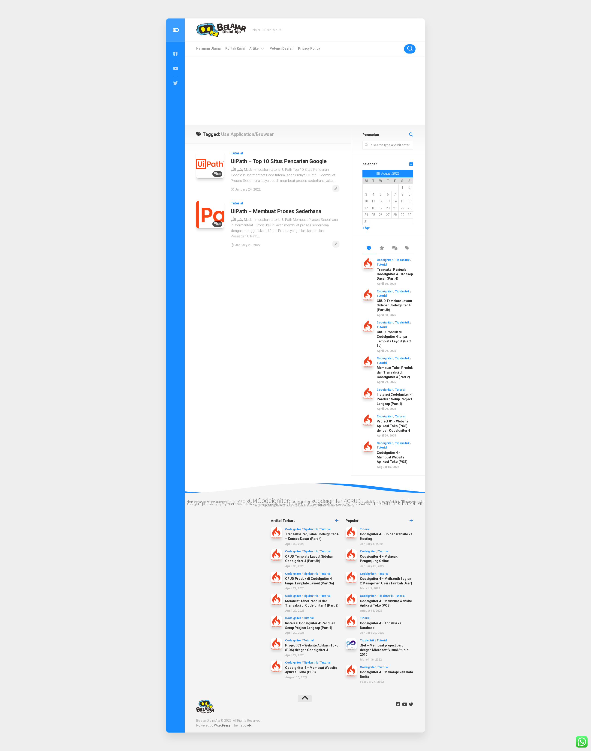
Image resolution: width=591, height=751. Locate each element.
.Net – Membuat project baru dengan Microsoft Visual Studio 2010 (384, 649)
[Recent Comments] (394, 248)
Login (201, 503)
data (363, 502)
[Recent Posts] (368, 248)
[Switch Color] (175, 30)
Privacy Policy (309, 48)
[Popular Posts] (381, 248)
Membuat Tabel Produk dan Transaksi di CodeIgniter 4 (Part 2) (395, 372)
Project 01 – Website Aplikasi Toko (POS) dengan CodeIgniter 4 (393, 425)
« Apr (366, 228)
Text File (365, 504)
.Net (189, 502)
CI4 (253, 500)
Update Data (280, 505)
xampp (350, 505)
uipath (259, 505)
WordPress (222, 725)
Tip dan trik (402, 260)
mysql (217, 504)
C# (240, 502)
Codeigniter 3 (301, 501)
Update (267, 505)
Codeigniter (385, 260)
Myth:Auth (245, 504)
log (194, 504)
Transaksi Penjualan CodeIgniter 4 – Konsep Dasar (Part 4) (395, 274)
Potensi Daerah (281, 48)
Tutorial (237, 153)
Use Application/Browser (301, 505)
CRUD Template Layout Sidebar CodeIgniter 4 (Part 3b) (394, 305)
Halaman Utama (208, 48)
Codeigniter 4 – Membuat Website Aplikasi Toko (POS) (392, 457)
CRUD (354, 501)
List (189, 504)
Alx (249, 725)
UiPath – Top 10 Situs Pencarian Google (278, 161)
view (337, 505)
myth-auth (230, 504)
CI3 (246, 501)
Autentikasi (209, 502)
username (328, 505)
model (210, 504)
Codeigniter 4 (330, 501)
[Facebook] (175, 53)
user (318, 505)
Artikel (254, 48)
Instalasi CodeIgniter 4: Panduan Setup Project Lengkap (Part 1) (395, 399)
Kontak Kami (235, 48)
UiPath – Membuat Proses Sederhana (276, 211)
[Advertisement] (305, 90)
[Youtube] (175, 68)
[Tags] (407, 248)
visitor (343, 505)
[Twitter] (175, 83)
